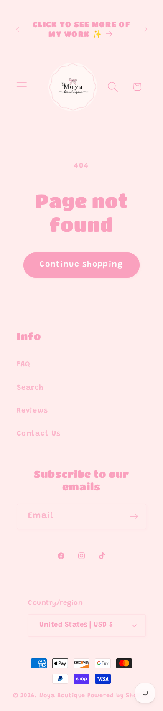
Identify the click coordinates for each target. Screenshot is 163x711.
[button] (21, 87)
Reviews (32, 411)
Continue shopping (81, 265)
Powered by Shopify (118, 696)
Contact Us (39, 434)
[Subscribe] (134, 516)
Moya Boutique (62, 696)
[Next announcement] (146, 29)
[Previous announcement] (17, 29)
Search (30, 388)
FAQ (23, 364)
